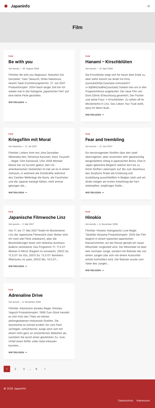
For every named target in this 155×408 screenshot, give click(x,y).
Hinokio (93, 217)
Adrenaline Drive (25, 295)
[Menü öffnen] (148, 6)
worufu (16, 68)
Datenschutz (125, 400)
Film (10, 56)
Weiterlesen (17, 102)
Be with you (20, 61)
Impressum (143, 400)
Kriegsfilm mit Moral (29, 139)
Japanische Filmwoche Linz (37, 217)
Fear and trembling (104, 139)
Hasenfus (17, 146)
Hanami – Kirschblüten (108, 61)
